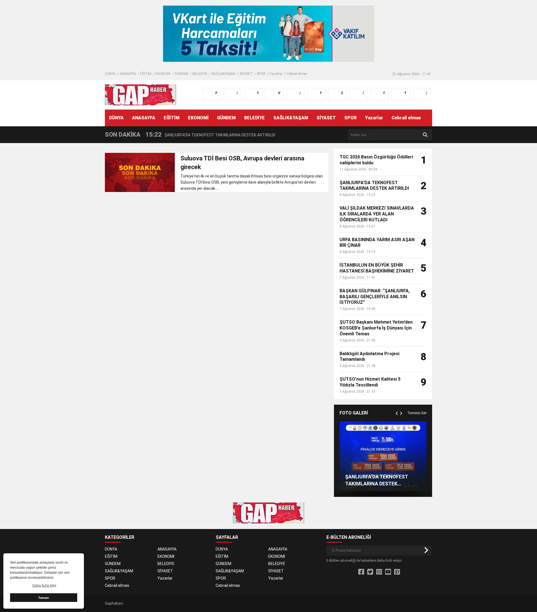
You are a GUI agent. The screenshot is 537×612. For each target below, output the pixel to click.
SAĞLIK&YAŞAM (223, 74)
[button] (398, 407)
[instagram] (379, 572)
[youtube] (388, 572)
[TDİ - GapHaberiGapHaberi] (140, 94)
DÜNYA (110, 74)
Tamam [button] (43, 597)
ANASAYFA (128, 74)
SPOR (261, 74)
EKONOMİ (163, 74)
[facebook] (361, 572)
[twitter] (370, 572)
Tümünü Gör (417, 413)
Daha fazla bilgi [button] (44, 585)
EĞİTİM (145, 74)
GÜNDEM (181, 74)
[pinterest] (397, 572)
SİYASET (246, 74)
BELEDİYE (199, 74)
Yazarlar (276, 74)
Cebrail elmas (297, 74)
